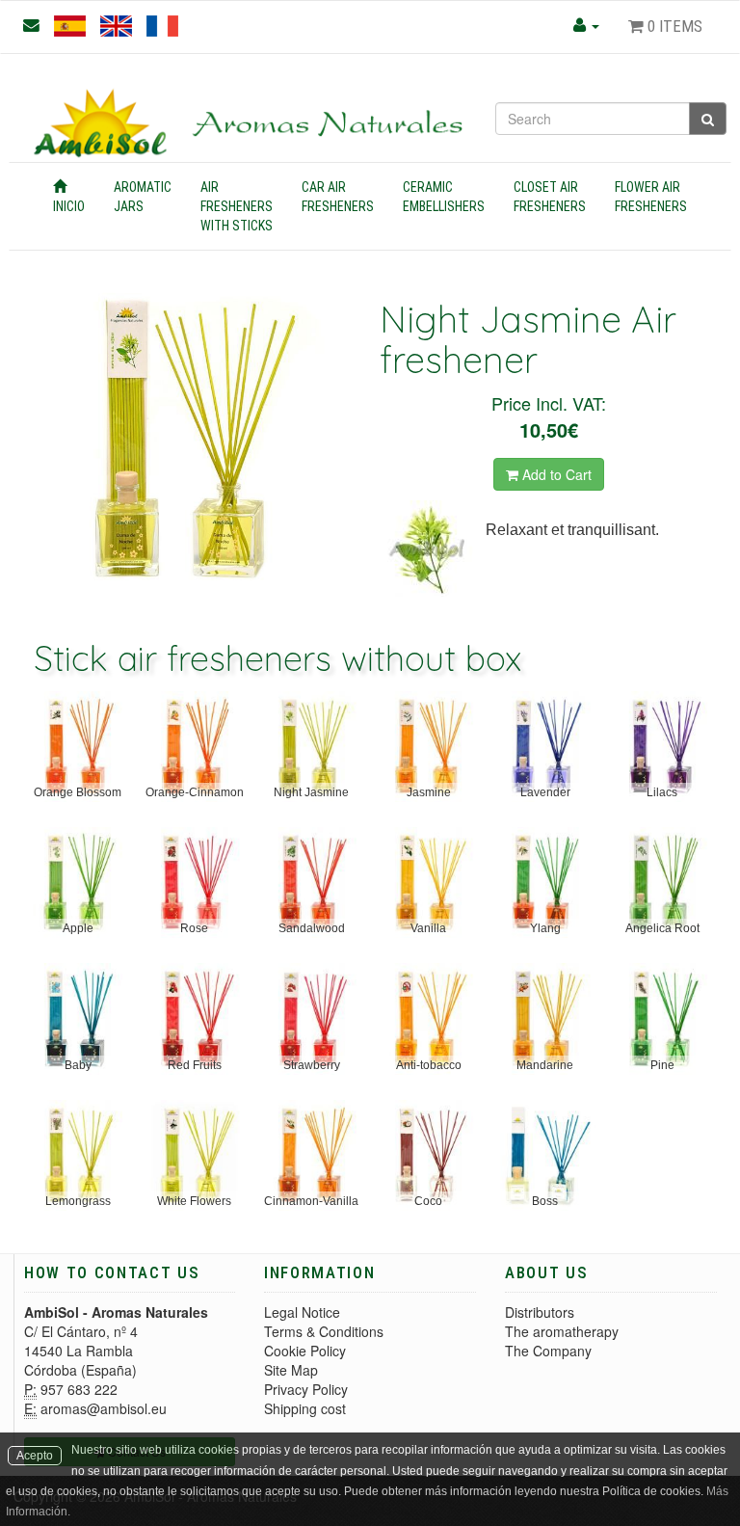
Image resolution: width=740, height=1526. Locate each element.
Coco (428, 1201)
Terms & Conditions (323, 1331)
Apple (78, 928)
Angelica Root (662, 928)
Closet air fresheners (550, 196)
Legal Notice (302, 1312)
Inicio (69, 206)
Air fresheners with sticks (236, 206)
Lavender (545, 792)
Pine (662, 1065)
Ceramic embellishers (444, 196)
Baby (78, 1065)
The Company (548, 1350)
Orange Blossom (77, 792)
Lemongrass (78, 1201)
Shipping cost (305, 1408)
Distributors (539, 1312)
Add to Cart (555, 474)
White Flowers (194, 1201)
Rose (194, 928)
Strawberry (311, 1065)
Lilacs (662, 792)
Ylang (545, 928)
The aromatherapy (562, 1331)
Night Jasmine (311, 792)
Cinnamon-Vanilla (311, 1201)
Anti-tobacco (429, 1065)
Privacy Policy (306, 1389)
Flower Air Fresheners (651, 196)
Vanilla (428, 928)
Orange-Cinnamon (194, 792)
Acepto (34, 1455)
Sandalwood (311, 928)
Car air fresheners (338, 196)
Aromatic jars (143, 196)
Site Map (291, 1369)
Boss (545, 1201)
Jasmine (429, 792)
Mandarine (544, 1065)
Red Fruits (195, 1065)
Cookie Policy (305, 1350)
